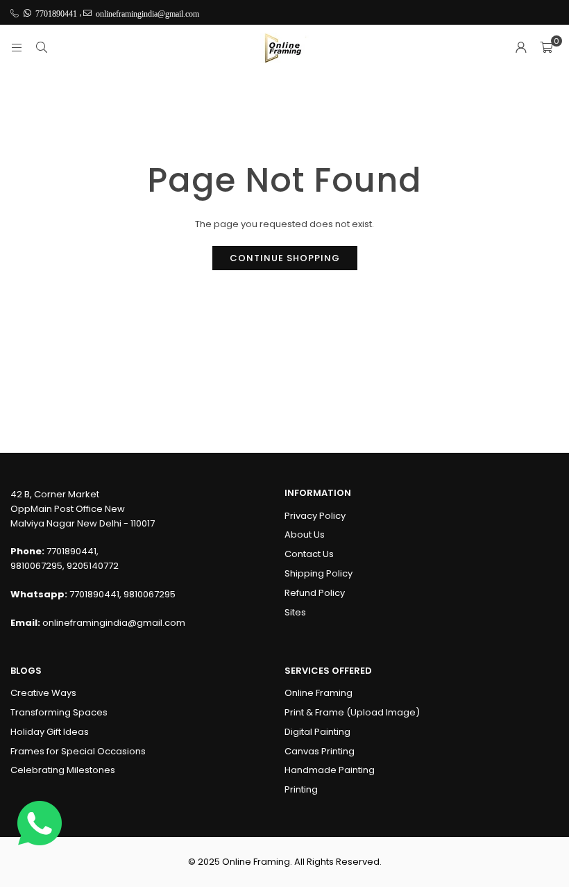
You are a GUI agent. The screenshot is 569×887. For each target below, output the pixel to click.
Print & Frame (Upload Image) (352, 712)
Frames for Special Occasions (78, 751)
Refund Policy (314, 592)
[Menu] (16, 47)
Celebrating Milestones (62, 770)
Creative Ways (43, 692)
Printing (301, 789)
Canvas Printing (319, 751)
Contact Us (309, 554)
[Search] (41, 47)
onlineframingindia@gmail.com (113, 622)
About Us (304, 534)
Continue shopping (285, 258)
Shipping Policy (318, 573)
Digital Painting (317, 731)
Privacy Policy (315, 515)
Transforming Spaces (59, 712)
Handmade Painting (329, 770)
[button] (546, 47)
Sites (295, 612)
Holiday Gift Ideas (49, 731)
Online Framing (318, 692)
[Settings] (521, 47)
